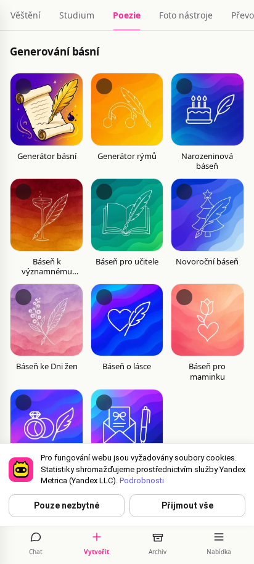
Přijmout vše (187, 505)
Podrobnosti (142, 480)
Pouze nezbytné (66, 505)
